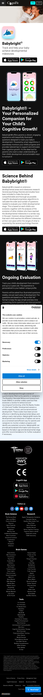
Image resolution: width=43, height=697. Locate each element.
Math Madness (11, 581)
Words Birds (31, 593)
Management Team (31, 678)
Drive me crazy (11, 573)
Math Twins (31, 577)
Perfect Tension (31, 583)
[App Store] (10, 62)
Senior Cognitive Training (31, 529)
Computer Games (31, 519)
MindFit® (21, 612)
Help (24, 685)
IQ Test (21, 649)
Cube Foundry (31, 569)
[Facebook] (12, 509)
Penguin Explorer (32, 559)
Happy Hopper (31, 552)
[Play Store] (28, 62)
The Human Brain (11, 517)
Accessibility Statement (33, 685)
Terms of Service (10, 678)
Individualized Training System (21, 625)
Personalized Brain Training (21, 633)
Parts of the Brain (11, 521)
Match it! (11, 577)
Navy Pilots (31, 523)
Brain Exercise (21, 623)
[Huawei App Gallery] (21, 496)
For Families (21, 602)
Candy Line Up (31, 555)
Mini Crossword (11, 555)
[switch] (38, 348)
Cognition (11, 529)
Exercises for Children (21, 619)
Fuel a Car (32, 575)
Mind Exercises (21, 631)
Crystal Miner (11, 561)
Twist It (31, 587)
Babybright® (21, 615)
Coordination (11, 539)
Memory (11, 541)
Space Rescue (11, 579)
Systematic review (31, 533)
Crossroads (31, 567)
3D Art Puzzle (11, 595)
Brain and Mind (11, 519)
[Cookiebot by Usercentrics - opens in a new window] (31, 307)
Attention (11, 545)
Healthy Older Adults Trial (31, 521)
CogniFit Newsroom (12, 682)
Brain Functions (11, 535)
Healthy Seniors (31, 527)
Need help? (34, 690)
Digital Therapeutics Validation (31, 517)
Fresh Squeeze (31, 571)
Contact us (18, 685)
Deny (21, 388)
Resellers (21, 617)
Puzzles (31, 557)
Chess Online (11, 552)
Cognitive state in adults (31, 531)
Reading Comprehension (21, 643)
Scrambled (11, 587)
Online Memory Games (21, 639)
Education (21, 608)
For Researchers (21, 606)
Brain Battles (21, 647)
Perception (11, 543)
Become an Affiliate (31, 682)
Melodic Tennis (11, 585)
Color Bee (31, 563)
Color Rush (11, 593)
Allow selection (21, 382)
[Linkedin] (31, 509)
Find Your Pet (11, 589)
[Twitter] (17, 509)
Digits (31, 561)
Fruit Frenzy (11, 557)
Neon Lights (11, 571)
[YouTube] (21, 509)
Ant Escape (11, 567)
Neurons (10, 523)
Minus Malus (31, 579)
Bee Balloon (31, 565)
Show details (31, 370)
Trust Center (21, 689)
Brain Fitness (11, 527)
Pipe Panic (11, 559)
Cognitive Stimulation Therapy (21, 629)
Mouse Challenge (32, 581)
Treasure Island (11, 569)
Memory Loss (11, 531)
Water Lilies (31, 589)
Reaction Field (31, 591)
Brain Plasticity (11, 525)
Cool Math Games (21, 641)
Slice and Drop (31, 585)
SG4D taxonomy (31, 535)
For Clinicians (21, 604)
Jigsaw (32, 573)
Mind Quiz (21, 627)
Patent (21, 610)
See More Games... (31, 595)
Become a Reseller (8, 685)
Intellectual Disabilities (11, 533)
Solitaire (11, 563)
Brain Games (21, 635)
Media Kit (21, 682)
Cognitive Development (21, 621)
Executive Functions (11, 537)
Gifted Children (21, 645)
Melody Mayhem (11, 591)
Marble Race (11, 583)
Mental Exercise (21, 637)
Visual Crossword (11, 575)
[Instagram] (26, 509)
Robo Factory (11, 565)
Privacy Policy (20, 678)
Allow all (21, 376)
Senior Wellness (31, 525)
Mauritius (6, 693)
